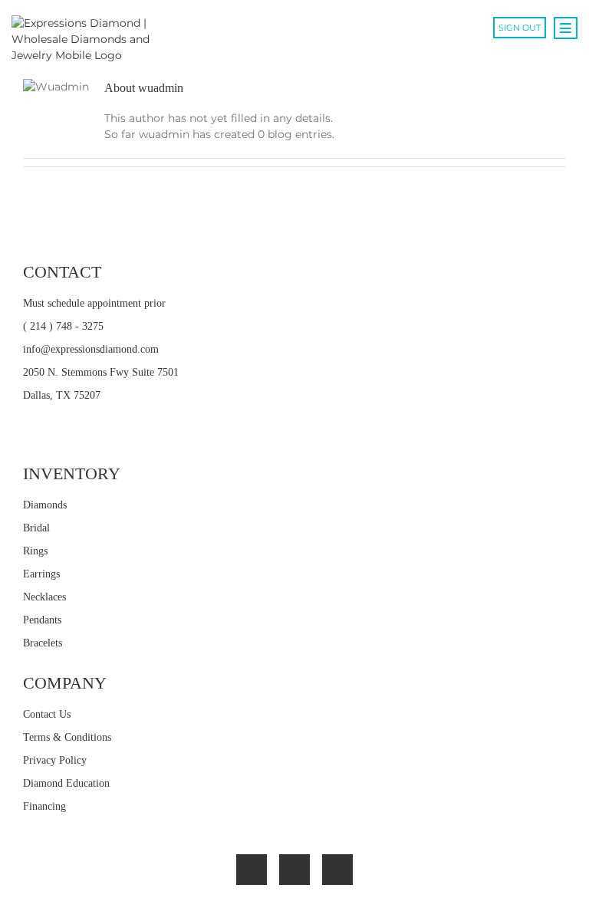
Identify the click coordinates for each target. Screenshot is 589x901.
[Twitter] (294, 869)
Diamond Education (66, 783)
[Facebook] (251, 869)
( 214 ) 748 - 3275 (63, 326)
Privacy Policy (55, 760)
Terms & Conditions (67, 737)
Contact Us (47, 714)
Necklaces (44, 597)
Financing (44, 806)
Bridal (36, 528)
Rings (35, 551)
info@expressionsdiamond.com (91, 349)
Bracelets (42, 643)
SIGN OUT (520, 27)
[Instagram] (337, 869)
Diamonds (45, 505)
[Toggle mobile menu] (565, 28)
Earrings (41, 574)
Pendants (42, 620)
